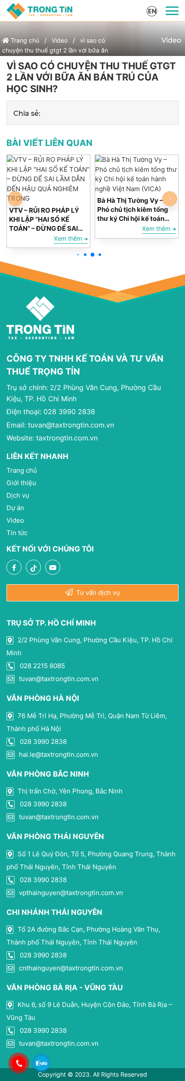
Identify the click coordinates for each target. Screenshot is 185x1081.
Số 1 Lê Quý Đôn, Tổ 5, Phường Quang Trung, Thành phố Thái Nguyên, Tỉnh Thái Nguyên (91, 860)
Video (60, 40)
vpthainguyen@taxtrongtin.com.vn (70, 893)
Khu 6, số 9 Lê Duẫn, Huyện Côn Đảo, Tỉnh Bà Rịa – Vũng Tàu (89, 1011)
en (152, 11)
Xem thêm (69, 238)
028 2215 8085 (41, 666)
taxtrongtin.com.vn (52, 438)
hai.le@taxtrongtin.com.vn (57, 754)
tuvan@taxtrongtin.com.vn (60, 425)
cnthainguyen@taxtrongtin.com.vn (70, 968)
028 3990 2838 (50, 411)
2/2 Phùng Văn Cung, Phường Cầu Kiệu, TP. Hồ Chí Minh (89, 646)
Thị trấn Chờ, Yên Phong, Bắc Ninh (69, 791)
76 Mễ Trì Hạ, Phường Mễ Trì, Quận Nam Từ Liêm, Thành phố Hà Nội (86, 722)
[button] (78, 254)
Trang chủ (24, 40)
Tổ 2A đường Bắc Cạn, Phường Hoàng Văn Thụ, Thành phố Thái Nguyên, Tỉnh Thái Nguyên (83, 935)
